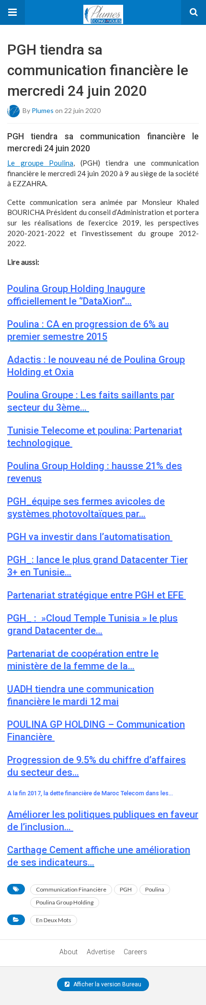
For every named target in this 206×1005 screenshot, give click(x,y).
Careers (135, 952)
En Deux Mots (53, 920)
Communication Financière (71, 889)
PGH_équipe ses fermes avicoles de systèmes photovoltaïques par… (86, 507)
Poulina (154, 889)
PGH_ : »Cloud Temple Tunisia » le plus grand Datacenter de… (92, 624)
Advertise (100, 952)
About (68, 952)
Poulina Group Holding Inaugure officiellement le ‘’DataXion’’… (76, 295)
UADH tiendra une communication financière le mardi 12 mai (80, 695)
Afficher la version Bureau (106, 984)
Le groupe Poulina (40, 162)
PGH (126, 889)
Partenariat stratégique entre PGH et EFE (96, 595)
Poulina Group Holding (64, 902)
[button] (12, 12)
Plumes (43, 110)
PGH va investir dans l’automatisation (89, 536)
